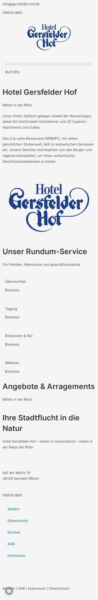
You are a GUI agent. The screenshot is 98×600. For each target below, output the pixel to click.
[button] (49, 64)
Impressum (16, 556)
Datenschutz (18, 521)
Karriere (14, 532)
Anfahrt (14, 509)
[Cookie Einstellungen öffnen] (9, 594)
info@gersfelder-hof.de (21, 4)
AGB (11, 544)
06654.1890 (12, 13)
